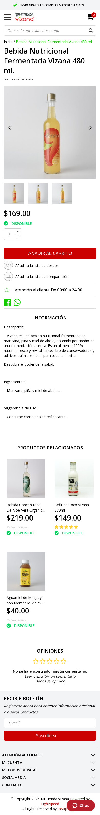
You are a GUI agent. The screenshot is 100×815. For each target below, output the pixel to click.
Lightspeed (50, 803)
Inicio (8, 41)
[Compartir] (8, 302)
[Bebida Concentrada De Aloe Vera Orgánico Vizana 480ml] (26, 478)
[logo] (29, 17)
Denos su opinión (50, 681)
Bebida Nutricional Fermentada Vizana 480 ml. (54, 41)
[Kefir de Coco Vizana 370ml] (74, 478)
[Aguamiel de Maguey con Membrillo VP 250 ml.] (26, 571)
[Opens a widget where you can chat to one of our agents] (80, 806)
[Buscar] (90, 30)
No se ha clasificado (17, 527)
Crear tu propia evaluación (18, 79)
